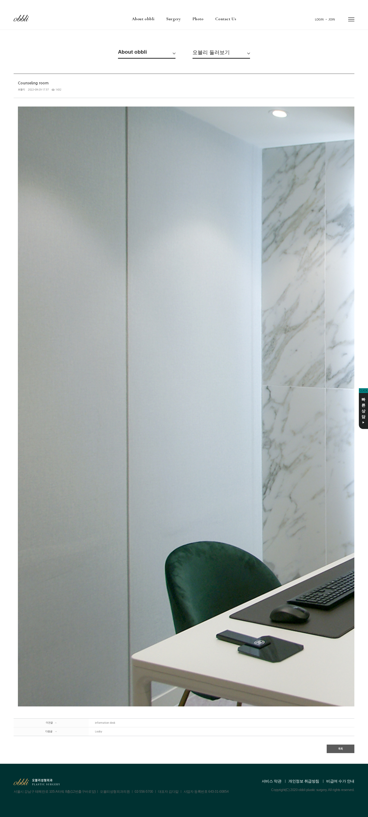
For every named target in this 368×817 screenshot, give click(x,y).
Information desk (105, 723)
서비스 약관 (271, 781)
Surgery (173, 19)
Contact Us (225, 19)
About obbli (143, 19)
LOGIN (319, 19)
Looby (98, 731)
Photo (198, 19)
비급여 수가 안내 (340, 781)
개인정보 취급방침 (303, 781)
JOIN (331, 19)
